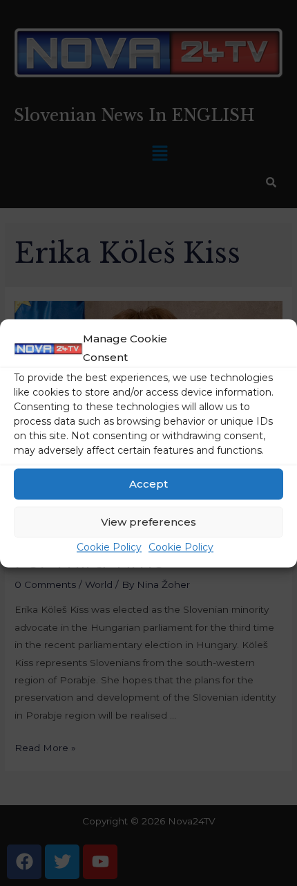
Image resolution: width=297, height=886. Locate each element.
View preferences (148, 521)
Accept (148, 483)
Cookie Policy (109, 548)
